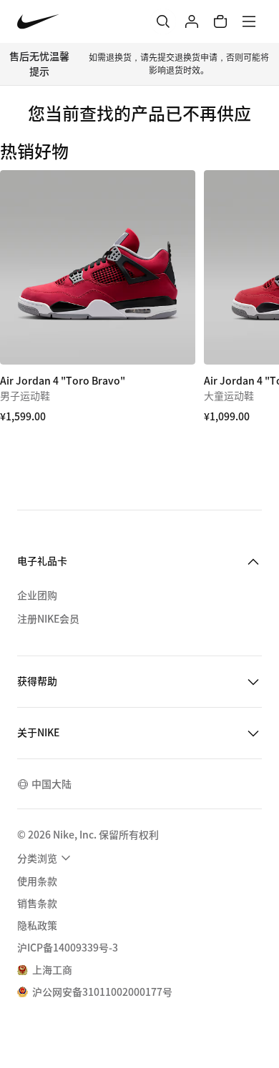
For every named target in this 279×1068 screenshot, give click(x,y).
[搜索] (163, 21)
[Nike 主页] (38, 22)
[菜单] (249, 21)
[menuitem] (45, 857)
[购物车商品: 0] (220, 21)
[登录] (192, 21)
